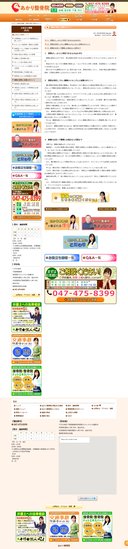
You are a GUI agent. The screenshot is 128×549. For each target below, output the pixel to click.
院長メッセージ (21, 412)
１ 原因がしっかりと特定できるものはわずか (64, 40)
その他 (96, 405)
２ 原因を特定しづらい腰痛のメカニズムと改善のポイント (68, 44)
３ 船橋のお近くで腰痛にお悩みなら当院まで (64, 48)
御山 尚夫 (108, 33)
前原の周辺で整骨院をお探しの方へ (26, 95)
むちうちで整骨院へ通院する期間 (26, 44)
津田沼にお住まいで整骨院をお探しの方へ (26, 89)
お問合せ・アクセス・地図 (25, 295)
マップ (86, 498)
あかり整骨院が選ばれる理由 (52, 405)
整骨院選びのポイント (76, 409)
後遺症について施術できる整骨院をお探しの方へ (26, 49)
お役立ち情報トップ (21, 35)
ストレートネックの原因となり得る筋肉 (26, 67)
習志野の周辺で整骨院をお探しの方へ (26, 107)
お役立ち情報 (20, 23)
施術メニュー (21, 409)
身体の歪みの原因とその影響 (24, 54)
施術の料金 (46, 412)
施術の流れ (46, 416)
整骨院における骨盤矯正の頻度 (58, 209)
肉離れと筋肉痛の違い (22, 58)
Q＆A (70, 416)
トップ (19, 15)
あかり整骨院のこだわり (51, 409)
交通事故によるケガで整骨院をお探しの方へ (26, 40)
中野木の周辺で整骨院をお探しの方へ (26, 101)
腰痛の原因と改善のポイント (24, 80)
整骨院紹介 (20, 416)
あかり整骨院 (64, 546)
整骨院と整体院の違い (106, 209)
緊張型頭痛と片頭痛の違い (24, 72)
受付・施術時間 (73, 405)
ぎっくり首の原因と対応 (23, 62)
